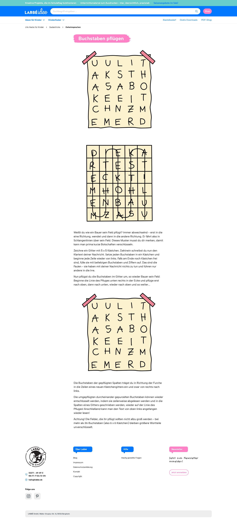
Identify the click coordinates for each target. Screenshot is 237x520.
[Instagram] (28, 496)
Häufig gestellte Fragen (131, 458)
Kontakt (76, 472)
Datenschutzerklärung (82, 467)
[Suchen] (196, 11)
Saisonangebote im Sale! (166, 3)
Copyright (77, 476)
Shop (207, 11)
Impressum (78, 462)
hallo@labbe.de (35, 480)
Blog (75, 458)
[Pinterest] (37, 496)
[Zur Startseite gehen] (36, 11)
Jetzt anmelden (179, 472)
